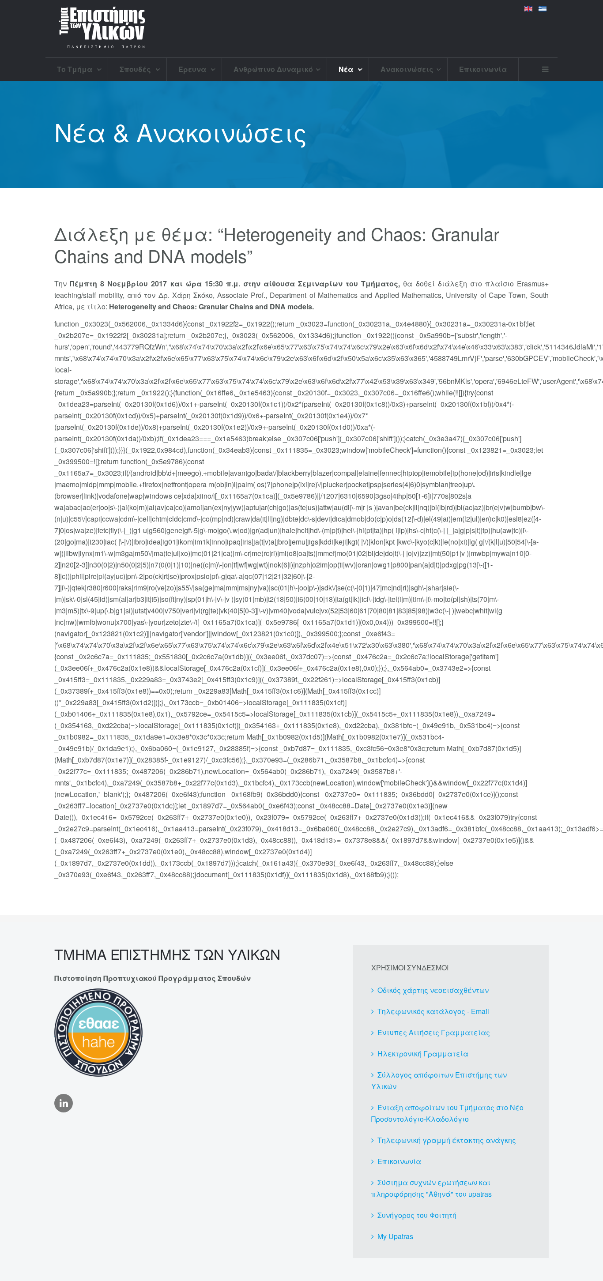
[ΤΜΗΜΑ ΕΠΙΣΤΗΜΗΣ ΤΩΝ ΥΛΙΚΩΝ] (102, 28)
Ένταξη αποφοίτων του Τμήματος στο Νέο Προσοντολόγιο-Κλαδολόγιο (447, 1113)
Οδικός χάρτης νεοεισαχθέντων (433, 990)
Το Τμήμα (75, 69)
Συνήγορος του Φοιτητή (416, 1215)
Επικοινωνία (483, 69)
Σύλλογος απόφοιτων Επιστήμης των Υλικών (439, 1080)
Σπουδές (136, 69)
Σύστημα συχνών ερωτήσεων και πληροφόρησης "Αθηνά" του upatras (431, 1188)
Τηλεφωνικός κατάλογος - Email (433, 1011)
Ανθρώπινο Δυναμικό (273, 69)
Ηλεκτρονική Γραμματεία (422, 1053)
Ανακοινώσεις (407, 69)
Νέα (347, 69)
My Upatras (395, 1236)
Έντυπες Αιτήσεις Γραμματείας (433, 1032)
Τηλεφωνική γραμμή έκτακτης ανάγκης (446, 1140)
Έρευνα (193, 69)
